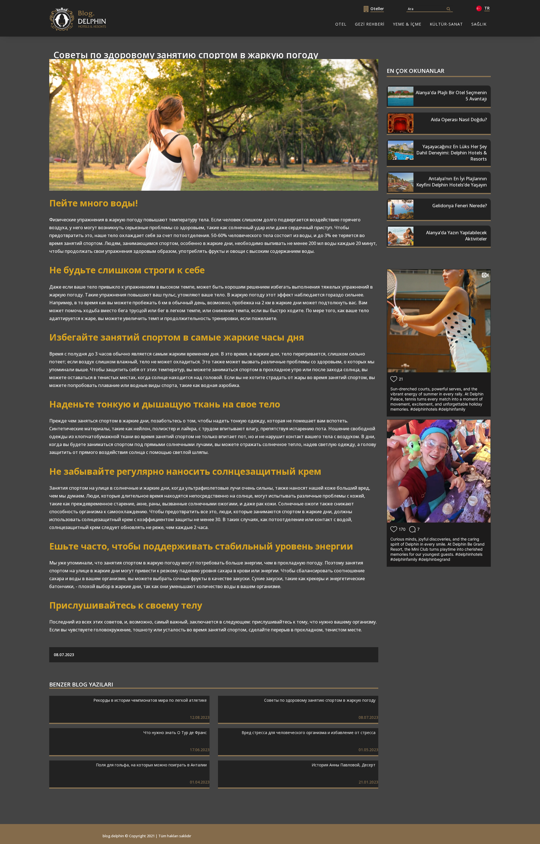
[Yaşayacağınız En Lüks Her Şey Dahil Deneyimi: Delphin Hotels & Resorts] (439, 168)
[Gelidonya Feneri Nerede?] (439, 222)
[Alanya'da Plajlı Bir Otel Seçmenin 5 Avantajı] (439, 109)
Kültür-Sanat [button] (446, 24)
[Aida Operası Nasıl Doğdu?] (439, 136)
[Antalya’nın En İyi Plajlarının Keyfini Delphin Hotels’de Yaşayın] (439, 195)
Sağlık (479, 24)
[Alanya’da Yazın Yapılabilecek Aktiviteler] (439, 249)
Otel (340, 24)
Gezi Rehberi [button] (369, 24)
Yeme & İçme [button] (407, 24)
